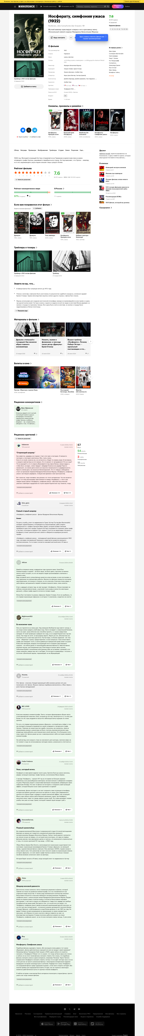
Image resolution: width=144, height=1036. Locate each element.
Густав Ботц (112, 63)
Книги (83, 1035)
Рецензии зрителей (24, 434)
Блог (74, 1013)
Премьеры (32, 150)
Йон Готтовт (112, 67)
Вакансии (18, 1013)
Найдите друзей (104, 153)
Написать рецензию (24, 179)
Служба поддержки (103, 1016)
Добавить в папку (30, 86)
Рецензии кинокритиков (27, 402)
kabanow (25, 444)
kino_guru (25, 503)
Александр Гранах (114, 65)
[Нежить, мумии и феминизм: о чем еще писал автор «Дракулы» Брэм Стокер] (52, 339)
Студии (61, 150)
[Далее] (91, 222)
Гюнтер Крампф (81, 75)
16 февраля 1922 (69, 89)
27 (88, 353)
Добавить (38, 208)
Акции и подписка (87, 1016)
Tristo (24, 878)
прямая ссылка (68, 447)
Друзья (102, 150)
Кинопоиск (29, 1035)
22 (36, 353)
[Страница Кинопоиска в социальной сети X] (69, 1009)
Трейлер (56, 273)
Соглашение (37, 1013)
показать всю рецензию (24, 487)
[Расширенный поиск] (105, 6)
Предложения (98, 1013)
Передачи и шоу (55, 1016)
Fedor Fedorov (27, 761)
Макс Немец (112, 70)
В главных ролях (115, 48)
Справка (68, 1013)
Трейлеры (53, 150)
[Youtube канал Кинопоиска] (79, 1009)
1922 (65, 50)
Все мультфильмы (40, 1016)
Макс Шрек (112, 51)
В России (58, 189)
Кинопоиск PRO (84, 1013)
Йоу (23, 936)
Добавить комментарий (25, 493)
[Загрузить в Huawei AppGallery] (80, 1024)
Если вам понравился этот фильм (32, 204)
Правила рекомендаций (53, 1013)
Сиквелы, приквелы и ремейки (64, 106)
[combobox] (89, 6)
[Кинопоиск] (27, 6)
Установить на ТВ (68, 6)
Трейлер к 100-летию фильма (25, 79)
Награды (23, 150)
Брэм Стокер (78, 69)
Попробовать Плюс (117, 6)
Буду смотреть (59, 38)
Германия (67, 53)
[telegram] (34, 130)
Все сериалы (121, 1013)
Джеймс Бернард (69, 78)
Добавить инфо (36, 137)
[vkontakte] (22, 130)
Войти (127, 6)
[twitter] (28, 130)
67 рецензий (113, 22)
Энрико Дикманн (69, 72)
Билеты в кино (21, 363)
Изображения (43, 150)
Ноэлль (24, 675)
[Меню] (15, 6)
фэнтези (70, 57)
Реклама (28, 1013)
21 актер (111, 75)
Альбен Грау (79, 72)
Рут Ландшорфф (114, 60)
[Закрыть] (106, 36)
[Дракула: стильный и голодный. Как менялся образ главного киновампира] (26, 339)
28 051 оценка (113, 20)
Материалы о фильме (25, 319)
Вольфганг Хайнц (114, 72)
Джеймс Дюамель (80, 78)
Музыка (72, 1035)
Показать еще (23, 311)
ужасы (66, 57)
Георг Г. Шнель (113, 58)
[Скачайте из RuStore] (96, 1024)
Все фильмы (110, 1013)
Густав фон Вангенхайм (116, 53)
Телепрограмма (63, 1035)
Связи (67, 150)
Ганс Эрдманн (90, 78)
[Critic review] (26, 416)
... (96, 78)
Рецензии (74, 150)
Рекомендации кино (70, 1016)
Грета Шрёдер (113, 56)
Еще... (82, 150)
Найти (107, 6)
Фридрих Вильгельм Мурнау (72, 65)
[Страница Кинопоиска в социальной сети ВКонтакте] (65, 1009)
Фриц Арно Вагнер (70, 75)
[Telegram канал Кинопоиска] (74, 1009)
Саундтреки (104, 208)
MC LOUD (25, 706)
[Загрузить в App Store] (47, 1024)
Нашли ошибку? (23, 137)
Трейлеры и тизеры (24, 247)
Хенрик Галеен (68, 69)
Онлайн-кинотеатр (50, 6)
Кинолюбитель (27, 820)
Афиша (78, 1035)
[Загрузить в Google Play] (63, 1024)
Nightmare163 (27, 616)
